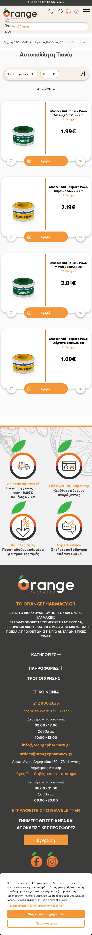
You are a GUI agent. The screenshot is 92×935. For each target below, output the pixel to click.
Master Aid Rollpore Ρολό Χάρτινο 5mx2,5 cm (68, 189)
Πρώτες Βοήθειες (47, 42)
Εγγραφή (46, 840)
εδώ (64, 899)
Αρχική (8, 42)
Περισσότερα (46, 923)
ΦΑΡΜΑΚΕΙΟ (24, 42)
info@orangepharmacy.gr (46, 744)
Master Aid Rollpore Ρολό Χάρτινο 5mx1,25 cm (68, 340)
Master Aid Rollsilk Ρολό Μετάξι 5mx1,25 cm (68, 113)
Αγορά (45, 161)
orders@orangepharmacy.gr (46, 753)
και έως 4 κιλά (23, 497)
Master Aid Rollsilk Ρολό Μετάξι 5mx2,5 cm (68, 265)
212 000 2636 (46, 703)
